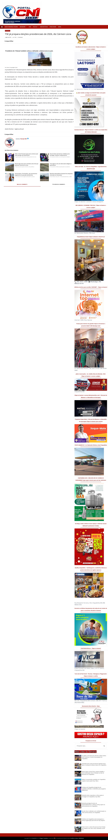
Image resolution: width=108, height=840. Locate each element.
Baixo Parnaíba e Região (11, 26)
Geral (59, 26)
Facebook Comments (59, 184)
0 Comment (20, 37)
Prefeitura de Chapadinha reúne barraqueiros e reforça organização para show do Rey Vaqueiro (93, 819)
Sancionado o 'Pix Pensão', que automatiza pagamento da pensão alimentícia (26, 174)
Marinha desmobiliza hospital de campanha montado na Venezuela (61, 174)
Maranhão (23, 26)
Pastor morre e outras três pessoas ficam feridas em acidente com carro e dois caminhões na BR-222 (93, 828)
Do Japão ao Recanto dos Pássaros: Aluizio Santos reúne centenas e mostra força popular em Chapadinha (94, 757)
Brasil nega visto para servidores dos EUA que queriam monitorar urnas (26, 164)
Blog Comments (22, 184)
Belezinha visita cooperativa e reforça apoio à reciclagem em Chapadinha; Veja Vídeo (93, 796)
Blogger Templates (44, 838)
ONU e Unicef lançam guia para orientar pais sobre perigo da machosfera (26, 154)
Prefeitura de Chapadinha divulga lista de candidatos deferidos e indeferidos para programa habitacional (94, 789)
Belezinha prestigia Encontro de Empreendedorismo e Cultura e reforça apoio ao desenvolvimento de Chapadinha (93, 805)
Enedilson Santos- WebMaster (77, 838)
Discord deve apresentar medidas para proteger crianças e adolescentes (60, 154)
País (30, 26)
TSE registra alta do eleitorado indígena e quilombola (60, 164)
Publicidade (53, 26)
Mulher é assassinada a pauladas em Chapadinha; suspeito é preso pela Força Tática (94, 780)
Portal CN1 (23, 139)
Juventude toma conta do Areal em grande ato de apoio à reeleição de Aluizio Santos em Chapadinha (94, 764)
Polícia (35, 26)
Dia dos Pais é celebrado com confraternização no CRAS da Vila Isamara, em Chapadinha (94, 811)
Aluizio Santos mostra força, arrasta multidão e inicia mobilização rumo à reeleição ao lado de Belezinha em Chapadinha (93, 773)
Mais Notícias (44, 26)
